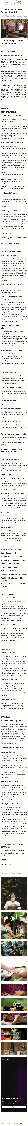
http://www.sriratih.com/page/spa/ (11, 873)
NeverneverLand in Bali (9, 1124)
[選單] (25, 3)
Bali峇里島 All (5, 16)
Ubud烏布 (13, 16)
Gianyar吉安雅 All (21, 16)
